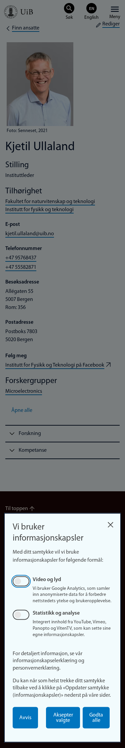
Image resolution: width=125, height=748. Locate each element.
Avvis (25, 718)
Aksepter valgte (63, 717)
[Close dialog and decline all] (110, 523)
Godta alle (96, 717)
